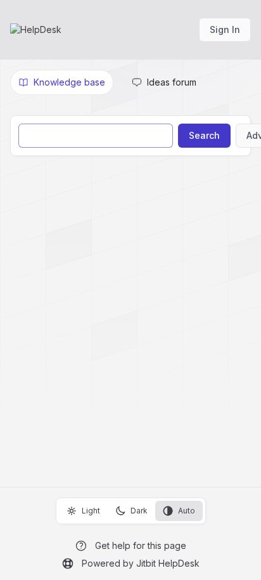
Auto (186, 510)
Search (204, 135)
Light (91, 510)
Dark (139, 510)
